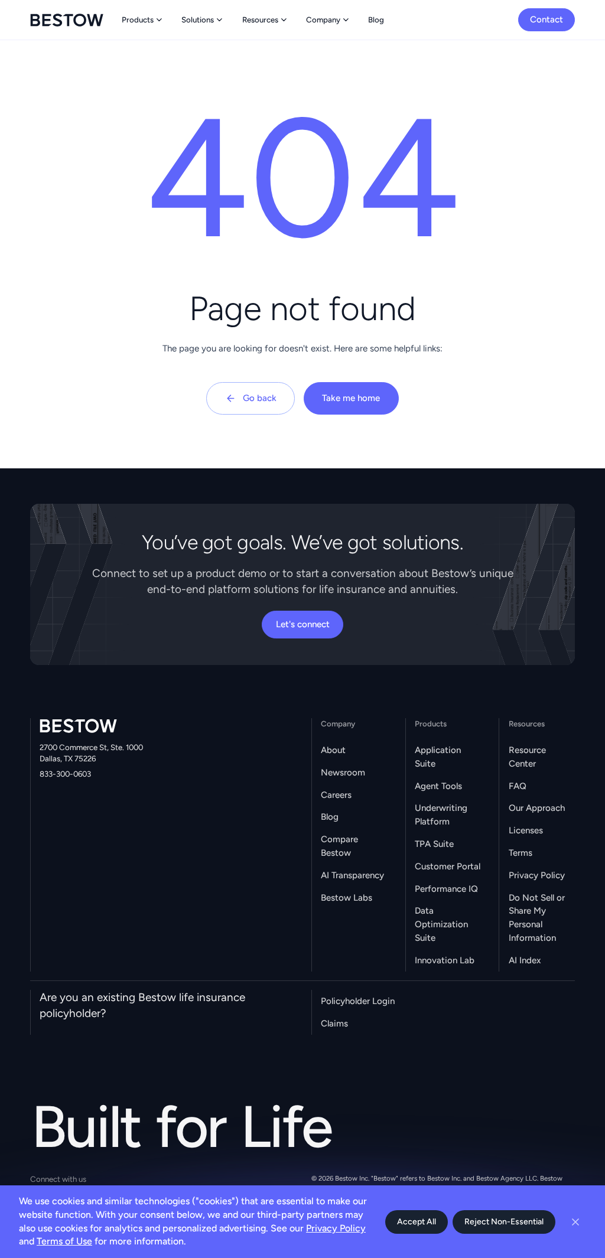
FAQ (517, 786)
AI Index (525, 960)
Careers (336, 795)
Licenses (526, 830)
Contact (546, 19)
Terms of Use (64, 1241)
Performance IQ (446, 889)
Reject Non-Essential (504, 1222)
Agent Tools (438, 786)
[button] (143, 19)
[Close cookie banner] (575, 1222)
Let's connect (303, 624)
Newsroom (343, 772)
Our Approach (537, 808)
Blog (330, 816)
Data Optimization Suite (441, 924)
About (333, 750)
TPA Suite (434, 844)
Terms (520, 853)
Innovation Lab (444, 960)
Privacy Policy (537, 875)
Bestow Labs (346, 897)
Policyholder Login (358, 1001)
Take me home (351, 398)
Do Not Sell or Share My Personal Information (537, 917)
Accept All (416, 1222)
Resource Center (527, 757)
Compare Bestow (339, 846)
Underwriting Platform (441, 815)
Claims (334, 1023)
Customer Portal (447, 866)
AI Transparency (352, 875)
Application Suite (438, 757)
